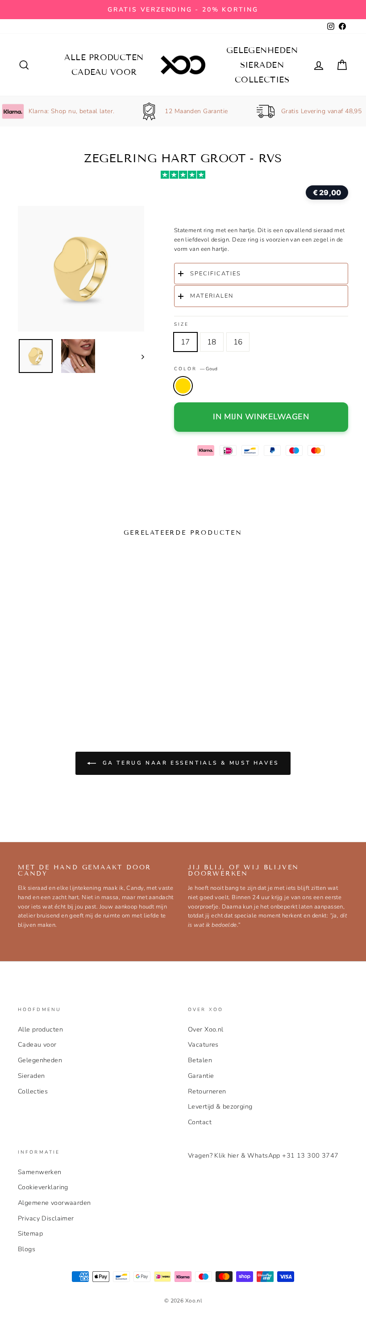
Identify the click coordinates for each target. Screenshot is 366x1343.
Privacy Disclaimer (46, 1218)
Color (195, 368)
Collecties (262, 80)
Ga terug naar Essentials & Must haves (189, 762)
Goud (183, 386)
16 (238, 342)
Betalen (200, 1060)
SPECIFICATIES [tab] (215, 274)
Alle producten (103, 57)
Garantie (201, 1075)
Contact (200, 1122)
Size (181, 324)
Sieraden (262, 65)
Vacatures (203, 1044)
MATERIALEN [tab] (211, 296)
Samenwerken (40, 1171)
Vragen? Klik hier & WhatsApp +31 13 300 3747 (263, 1155)
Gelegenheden (262, 50)
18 (211, 342)
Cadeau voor (104, 72)
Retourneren (207, 1091)
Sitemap (30, 1233)
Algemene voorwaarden (54, 1202)
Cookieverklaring (43, 1187)
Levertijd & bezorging (220, 1106)
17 (185, 342)
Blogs (26, 1249)
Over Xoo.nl (206, 1029)
